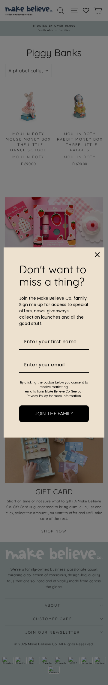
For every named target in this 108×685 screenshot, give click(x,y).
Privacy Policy (37, 396)
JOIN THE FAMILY (54, 414)
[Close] (97, 254)
